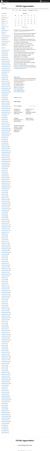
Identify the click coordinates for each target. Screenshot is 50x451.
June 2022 (4, 139)
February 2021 (5, 155)
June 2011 (4, 367)
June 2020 (4, 170)
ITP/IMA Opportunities (25, 6)
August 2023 (4, 114)
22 (18, 23)
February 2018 (5, 221)
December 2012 (5, 334)
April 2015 (4, 283)
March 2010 (4, 390)
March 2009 (4, 410)
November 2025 (5, 66)
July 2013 (4, 321)
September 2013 (5, 317)
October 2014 (5, 294)
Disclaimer (24, 10)
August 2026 (4, 50)
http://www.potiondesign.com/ (22, 65)
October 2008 (5, 419)
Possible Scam (5, 30)
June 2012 (4, 345)
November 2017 (5, 226)
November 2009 (5, 396)
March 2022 (4, 144)
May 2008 (4, 429)
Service (3, 34)
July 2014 (4, 299)
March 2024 (4, 101)
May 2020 (4, 172)
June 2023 (4, 117)
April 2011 (4, 370)
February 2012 (5, 352)
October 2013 (5, 316)
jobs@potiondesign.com (20, 68)
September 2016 (5, 252)
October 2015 (5, 272)
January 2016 (4, 266)
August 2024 (4, 93)
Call (16, 10)
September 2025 (5, 70)
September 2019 (5, 186)
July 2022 (4, 137)
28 (15, 25)
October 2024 (5, 90)
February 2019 (5, 199)
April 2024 (4, 99)
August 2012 (4, 341)
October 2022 (5, 132)
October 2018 (5, 206)
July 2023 (4, 115)
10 (25, 19)
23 (21, 23)
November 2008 (5, 418)
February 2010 (5, 392)
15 (18, 21)
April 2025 (4, 79)
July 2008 (4, 425)
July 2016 (4, 256)
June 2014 (4, 301)
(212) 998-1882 (20, 87)
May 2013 (4, 325)
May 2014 (4, 303)
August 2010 (4, 385)
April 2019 (4, 195)
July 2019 (4, 190)
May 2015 (4, 281)
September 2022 (5, 134)
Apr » (26, 27)
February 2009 (5, 412)
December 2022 (5, 128)
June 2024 (4, 95)
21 (15, 23)
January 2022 (4, 148)
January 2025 (4, 84)
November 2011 (5, 358)
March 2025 (4, 81)
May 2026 (4, 55)
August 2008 (4, 423)
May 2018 (4, 215)
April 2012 (4, 348)
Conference (4, 17)
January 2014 (4, 310)
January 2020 (4, 179)
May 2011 (4, 368)
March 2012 (4, 350)
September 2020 (5, 165)
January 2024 (4, 104)
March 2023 (4, 123)
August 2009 (4, 401)
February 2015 (5, 286)
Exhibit (3, 19)
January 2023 (4, 126)
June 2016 (4, 257)
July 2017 (4, 234)
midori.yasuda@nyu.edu (19, 90)
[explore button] (41, 1)
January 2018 (4, 223)
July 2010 (4, 387)
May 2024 (4, 97)
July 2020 (4, 168)
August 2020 (4, 166)
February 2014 (5, 308)
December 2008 (5, 416)
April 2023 (4, 121)
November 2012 (5, 336)
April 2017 (4, 239)
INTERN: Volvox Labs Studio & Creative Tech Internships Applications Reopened (19, 128)
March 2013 (4, 328)
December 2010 (5, 378)
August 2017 (4, 232)
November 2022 (5, 130)
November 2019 (5, 183)
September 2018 (5, 208)
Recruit (3, 32)
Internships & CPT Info (33, 10)
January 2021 (4, 157)
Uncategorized (5, 41)
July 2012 (4, 343)
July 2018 (4, 212)
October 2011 (5, 359)
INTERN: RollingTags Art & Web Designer (18, 119)
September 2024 (5, 92)
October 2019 (5, 185)
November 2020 (5, 161)
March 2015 (4, 285)
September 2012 (5, 339)
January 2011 (4, 376)
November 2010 (5, 379)
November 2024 (5, 88)
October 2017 (5, 228)
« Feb (23, 27)
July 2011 (4, 365)
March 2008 (4, 432)
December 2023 (5, 106)
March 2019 (4, 197)
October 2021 (5, 154)
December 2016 (5, 246)
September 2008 (5, 421)
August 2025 (4, 72)
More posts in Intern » (32, 105)
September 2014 (5, 296)
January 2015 (4, 288)
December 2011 (5, 356)
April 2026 (4, 57)
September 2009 (5, 399)
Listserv (3, 26)
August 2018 (4, 210)
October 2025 (5, 68)
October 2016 (5, 250)
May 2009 (4, 407)
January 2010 (4, 394)
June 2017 (4, 236)
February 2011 (5, 374)
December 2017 (5, 225)
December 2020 (5, 159)
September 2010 (5, 383)
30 (21, 25)
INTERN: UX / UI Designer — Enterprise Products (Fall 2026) (31, 111)
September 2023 (5, 112)
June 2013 (4, 323)
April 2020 (4, 174)
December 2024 (5, 86)
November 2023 (5, 108)
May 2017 (4, 237)
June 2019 (4, 192)
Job (13, 10)
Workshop (4, 45)
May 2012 (4, 347)
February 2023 (5, 124)
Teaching (4, 39)
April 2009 (4, 408)
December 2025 (5, 64)
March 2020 (4, 175)
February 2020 (5, 177)
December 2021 (5, 150)
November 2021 (5, 152)
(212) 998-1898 (19, 88)
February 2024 (5, 103)
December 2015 (5, 268)
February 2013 (5, 330)
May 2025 (4, 77)
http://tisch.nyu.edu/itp (19, 91)
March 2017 (4, 241)
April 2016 (4, 261)
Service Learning (5, 35)
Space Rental (4, 37)
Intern (19, 10)
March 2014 (4, 307)
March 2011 (4, 372)
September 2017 (5, 230)
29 (18, 25)
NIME (3, 28)
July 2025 (4, 73)
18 (28, 21)
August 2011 (4, 363)
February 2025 (5, 83)
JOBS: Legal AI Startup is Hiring (30, 118)
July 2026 (4, 52)
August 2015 (4, 276)
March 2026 (4, 59)
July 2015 (4, 277)
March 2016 (4, 263)
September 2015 (5, 274)
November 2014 (5, 292)
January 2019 (4, 201)
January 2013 (4, 332)
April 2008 (4, 430)
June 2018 (4, 214)
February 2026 (5, 61)
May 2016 (4, 259)
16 (21, 21)
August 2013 (4, 319)
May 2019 (4, 194)
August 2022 (4, 135)
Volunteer (4, 43)
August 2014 (4, 297)
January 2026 (4, 63)
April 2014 (4, 305)
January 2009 (4, 414)
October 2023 (5, 110)
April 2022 (4, 143)
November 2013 (5, 314)
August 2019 (4, 188)
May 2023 (4, 119)
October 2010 (5, 381)
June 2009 (4, 405)
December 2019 (5, 181)
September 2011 (5, 361)
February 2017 (5, 243)
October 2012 (5, 337)
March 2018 (4, 219)
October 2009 (5, 398)
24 (25, 23)
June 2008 (4, 427)
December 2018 (5, 203)
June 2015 (4, 279)
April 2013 (4, 327)
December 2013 (5, 312)
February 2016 (5, 265)
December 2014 (5, 290)
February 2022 (5, 146)
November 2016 (5, 248)
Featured (3, 21)
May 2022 (4, 141)
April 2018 (4, 217)
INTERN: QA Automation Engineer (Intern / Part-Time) (18, 111)
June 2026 (4, 53)
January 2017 (4, 245)
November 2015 (5, 270)
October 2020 (5, 163)
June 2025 (4, 75)
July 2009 (4, 403)
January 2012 (4, 354)
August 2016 (4, 254)
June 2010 (4, 388)
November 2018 (5, 205)
